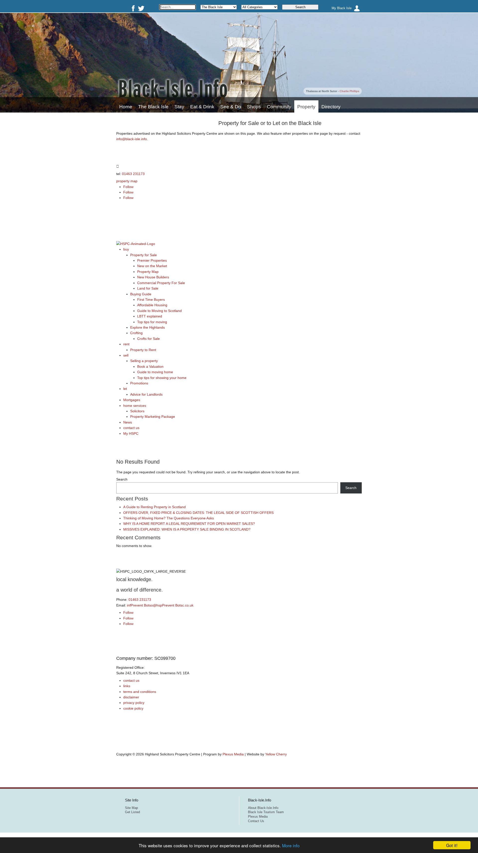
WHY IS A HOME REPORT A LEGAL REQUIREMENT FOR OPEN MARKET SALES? (189, 524)
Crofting (136, 333)
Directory (331, 106)
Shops (254, 106)
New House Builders (153, 277)
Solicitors (137, 411)
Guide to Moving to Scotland (159, 311)
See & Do (230, 106)
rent (126, 344)
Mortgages (131, 400)
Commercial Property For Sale (161, 283)
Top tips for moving (152, 322)
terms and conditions (139, 692)
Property (306, 106)
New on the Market (152, 266)
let (125, 389)
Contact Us (256, 821)
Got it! (452, 845)
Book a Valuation (150, 366)
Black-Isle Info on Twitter (141, 8)
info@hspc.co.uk (160, 605)
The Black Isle (153, 106)
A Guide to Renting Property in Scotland (154, 507)
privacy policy (133, 703)
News (127, 422)
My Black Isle (342, 8)
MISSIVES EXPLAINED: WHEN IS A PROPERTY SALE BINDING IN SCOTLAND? (186, 529)
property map (126, 181)
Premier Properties (152, 260)
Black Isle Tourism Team (266, 812)
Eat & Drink (202, 106)
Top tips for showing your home (161, 378)
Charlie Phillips (349, 91)
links (126, 686)
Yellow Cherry (276, 754)
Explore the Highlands (147, 327)
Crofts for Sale (148, 339)
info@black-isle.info (131, 139)
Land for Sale (147, 288)
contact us (131, 428)
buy (126, 249)
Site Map (131, 808)
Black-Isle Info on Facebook (132, 8)
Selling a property (144, 361)
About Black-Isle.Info (263, 808)
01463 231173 (133, 174)
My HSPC (130, 433)
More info (290, 845)
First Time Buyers (151, 300)
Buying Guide (140, 294)
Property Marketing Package (152, 417)
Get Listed (132, 812)
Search (121, 479)
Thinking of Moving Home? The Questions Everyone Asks (168, 518)
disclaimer (131, 697)
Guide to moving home (155, 372)
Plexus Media (233, 754)
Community (279, 106)
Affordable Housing (152, 305)
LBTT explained (149, 316)
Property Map (148, 272)
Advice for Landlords (146, 394)
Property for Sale (143, 255)
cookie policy (133, 708)
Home (125, 106)
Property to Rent (143, 350)
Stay (179, 106)
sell (125, 355)
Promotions (139, 383)
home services (134, 406)
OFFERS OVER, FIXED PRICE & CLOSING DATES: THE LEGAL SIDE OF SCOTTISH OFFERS (198, 513)
